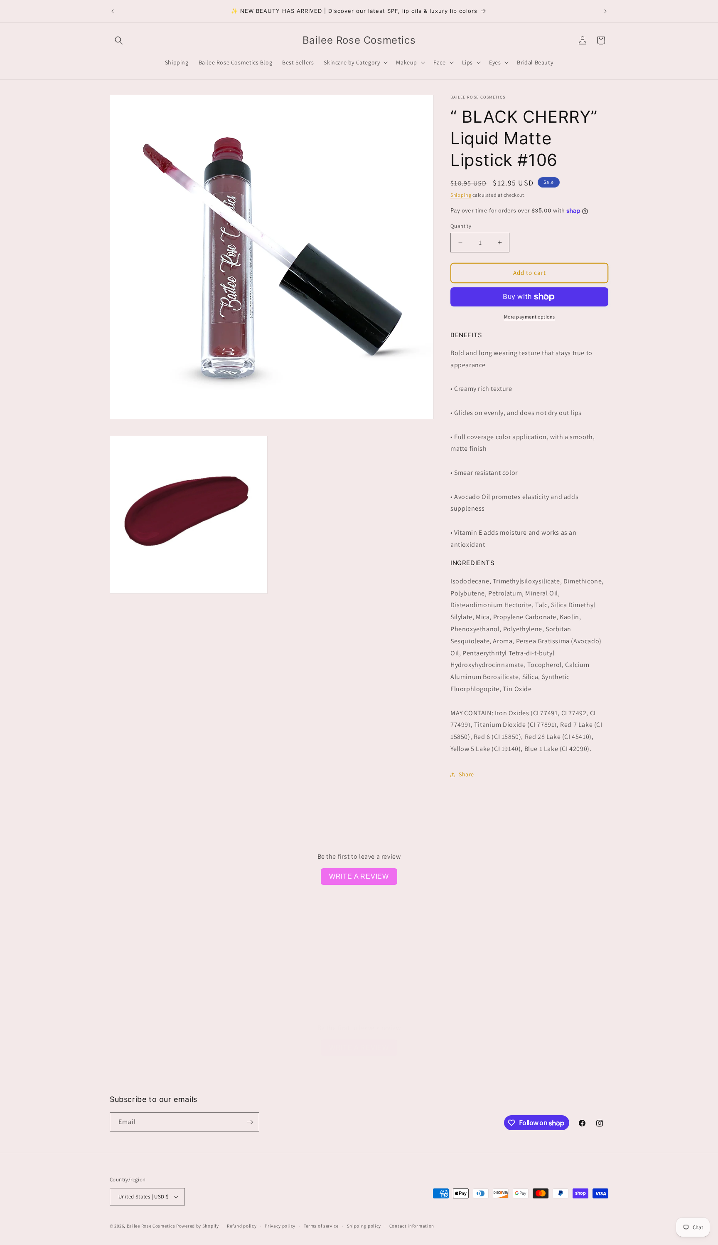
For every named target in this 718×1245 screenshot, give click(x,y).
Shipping (461, 195)
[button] (119, 40)
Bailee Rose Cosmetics (151, 1226)
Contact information (411, 1226)
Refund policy (241, 1226)
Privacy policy (280, 1226)
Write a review (359, 876)
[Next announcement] (605, 11)
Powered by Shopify (197, 1226)
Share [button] (466, 774)
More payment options (529, 317)
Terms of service (321, 1226)
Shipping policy (364, 1226)
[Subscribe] (250, 1122)
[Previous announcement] (112, 11)
